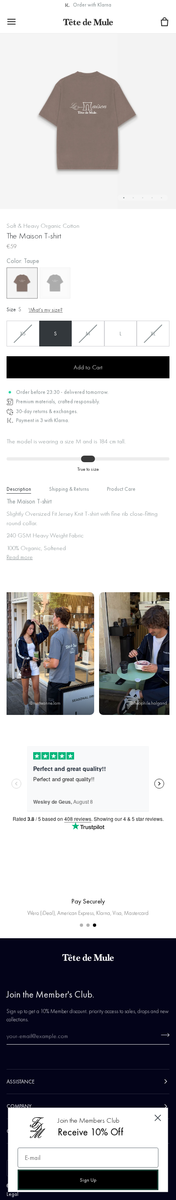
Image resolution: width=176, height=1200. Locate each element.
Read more (20, 557)
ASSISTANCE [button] (20, 1081)
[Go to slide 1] (81, 925)
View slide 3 (142, 197)
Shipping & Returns (69, 488)
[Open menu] (19, 21)
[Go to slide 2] (88, 925)
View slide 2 (133, 197)
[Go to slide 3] (94, 925)
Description (19, 488)
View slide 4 (152, 197)
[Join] (162, 1034)
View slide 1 (123, 197)
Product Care (121, 488)
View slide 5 (161, 197)
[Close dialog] (158, 1118)
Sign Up (88, 1180)
